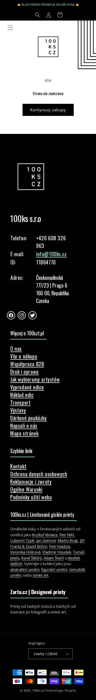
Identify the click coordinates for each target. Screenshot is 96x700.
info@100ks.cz (51, 254)
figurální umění (54, 569)
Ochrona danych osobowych (38, 474)
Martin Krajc (68, 540)
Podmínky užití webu (31, 497)
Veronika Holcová (25, 552)
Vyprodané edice (27, 387)
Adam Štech (54, 557)
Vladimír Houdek (56, 552)
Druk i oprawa (24, 371)
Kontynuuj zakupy (48, 109)
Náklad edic (22, 395)
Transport (20, 402)
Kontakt (18, 466)
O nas (16, 348)
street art (40, 575)
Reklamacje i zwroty (30, 481)
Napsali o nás (23, 425)
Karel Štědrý (31, 557)
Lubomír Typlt (22, 540)
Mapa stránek (24, 433)
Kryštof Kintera (44, 534)
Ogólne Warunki (26, 489)
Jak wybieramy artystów (35, 379)
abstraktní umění (24, 569)
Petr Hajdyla (59, 546)
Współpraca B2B (27, 364)
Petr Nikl (66, 534)
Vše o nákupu (23, 356)
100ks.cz (38, 690)
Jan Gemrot (46, 540)
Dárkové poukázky (28, 418)
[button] (37, 15)
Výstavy (18, 410)
